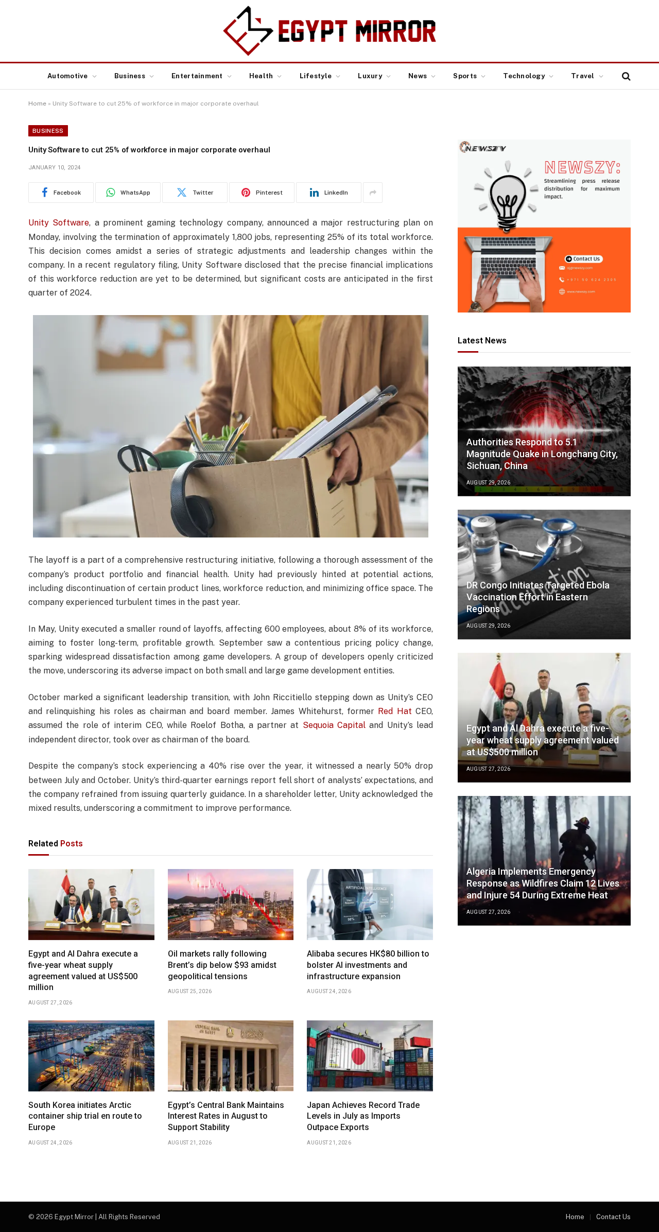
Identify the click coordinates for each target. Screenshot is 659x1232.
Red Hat (394, 711)
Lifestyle (316, 76)
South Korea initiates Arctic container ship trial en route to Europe (85, 1116)
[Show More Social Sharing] (373, 192)
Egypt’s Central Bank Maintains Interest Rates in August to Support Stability (226, 1116)
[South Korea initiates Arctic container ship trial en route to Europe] (91, 1055)
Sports (465, 76)
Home (37, 103)
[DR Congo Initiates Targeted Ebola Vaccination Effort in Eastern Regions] (544, 574)
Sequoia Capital (334, 725)
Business (129, 76)
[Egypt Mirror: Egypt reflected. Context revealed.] (329, 31)
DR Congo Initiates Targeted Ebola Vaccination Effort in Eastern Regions (538, 597)
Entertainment (196, 76)
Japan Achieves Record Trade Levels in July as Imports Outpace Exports (363, 1116)
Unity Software (58, 223)
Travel (583, 76)
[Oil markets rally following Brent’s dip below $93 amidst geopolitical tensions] (231, 904)
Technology (524, 76)
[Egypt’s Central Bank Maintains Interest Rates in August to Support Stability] (231, 1055)
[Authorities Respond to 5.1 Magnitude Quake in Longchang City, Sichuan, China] (544, 431)
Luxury (370, 76)
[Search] (625, 76)
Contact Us (613, 1217)
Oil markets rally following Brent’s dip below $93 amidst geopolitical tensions (222, 965)
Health (261, 76)
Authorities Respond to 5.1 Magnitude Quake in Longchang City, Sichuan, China (542, 454)
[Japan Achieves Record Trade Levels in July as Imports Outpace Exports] (370, 1055)
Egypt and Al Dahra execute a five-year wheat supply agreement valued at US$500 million (83, 970)
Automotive (67, 76)
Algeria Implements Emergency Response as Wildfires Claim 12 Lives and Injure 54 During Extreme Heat (542, 883)
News (417, 76)
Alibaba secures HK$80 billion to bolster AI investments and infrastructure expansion (368, 965)
